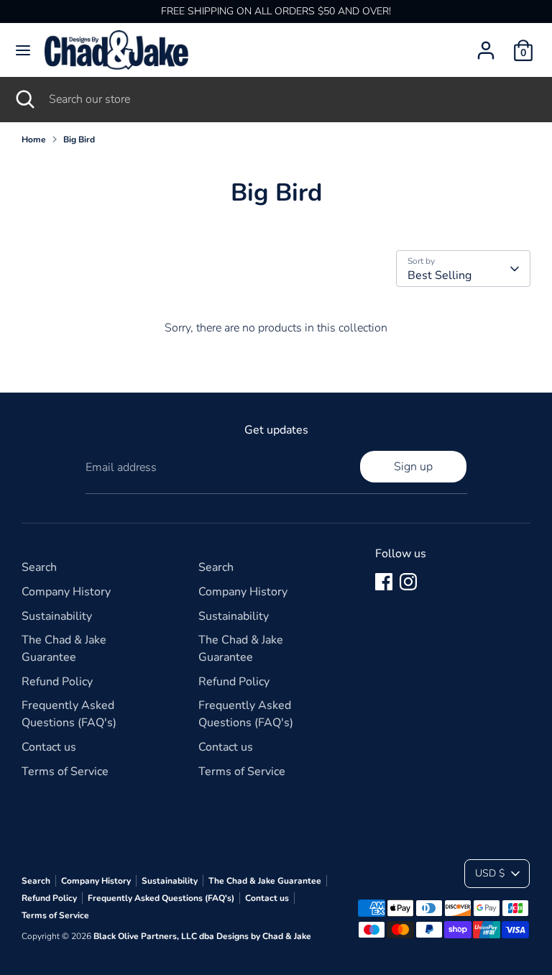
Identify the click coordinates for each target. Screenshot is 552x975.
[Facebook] (383, 581)
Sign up (413, 467)
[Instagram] (408, 581)
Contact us (49, 747)
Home (34, 139)
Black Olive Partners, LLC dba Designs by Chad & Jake (202, 936)
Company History (66, 592)
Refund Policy (57, 682)
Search (39, 567)
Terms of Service (65, 771)
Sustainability (57, 616)
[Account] (486, 44)
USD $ (490, 873)
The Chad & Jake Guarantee (264, 881)
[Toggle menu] (23, 50)
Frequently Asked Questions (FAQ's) (161, 898)
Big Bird (79, 139)
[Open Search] (24, 99)
